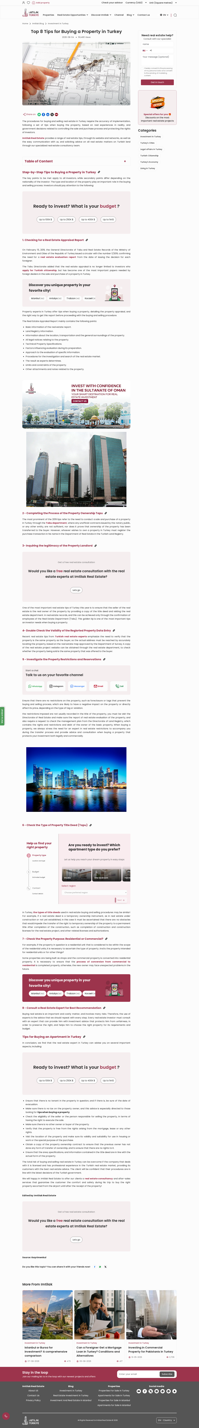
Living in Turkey (147, 168)
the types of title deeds (46, 912)
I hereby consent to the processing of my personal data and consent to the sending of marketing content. (158, 72)
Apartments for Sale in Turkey (114, 1395)
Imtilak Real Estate (33, 138)
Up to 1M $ (108, 219)
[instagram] (156, 1391)
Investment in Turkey (58, 23)
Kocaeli (90, 298)
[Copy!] (99, 172)
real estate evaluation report (58, 257)
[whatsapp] (162, 1391)
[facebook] (145, 1391)
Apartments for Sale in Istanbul (114, 1405)
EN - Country (165, 1420)
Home (25, 23)
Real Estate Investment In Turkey (70, 1395)
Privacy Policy (33, 1400)
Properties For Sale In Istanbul (114, 1400)
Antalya (55, 298)
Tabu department (56, 522)
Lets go (76, 590)
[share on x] (52, 114)
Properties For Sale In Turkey (114, 1390)
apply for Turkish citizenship (39, 270)
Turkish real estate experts (71, 636)
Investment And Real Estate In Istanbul (70, 1400)
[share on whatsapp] (39, 114)
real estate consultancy (99, 1178)
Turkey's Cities (147, 143)
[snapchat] (174, 1391)
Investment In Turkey (71, 1390)
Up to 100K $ (45, 219)
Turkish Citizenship (149, 155)
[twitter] (151, 1391)
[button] (145, 50)
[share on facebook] (43, 114)
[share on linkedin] (47, 114)
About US (33, 1390)
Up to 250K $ (66, 219)
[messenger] (168, 1391)
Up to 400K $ (88, 219)
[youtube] (139, 1391)
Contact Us (33, 1395)
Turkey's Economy (149, 162)
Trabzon (73, 298)
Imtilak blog (38, 23)
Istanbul (37, 298)
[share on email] (56, 114)
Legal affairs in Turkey (151, 149)
